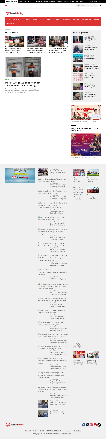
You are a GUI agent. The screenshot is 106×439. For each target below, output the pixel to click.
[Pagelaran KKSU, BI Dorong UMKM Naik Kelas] (78, 68)
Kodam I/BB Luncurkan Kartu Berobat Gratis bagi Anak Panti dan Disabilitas (91, 58)
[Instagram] (91, 425)
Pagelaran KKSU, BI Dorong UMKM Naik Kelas (91, 67)
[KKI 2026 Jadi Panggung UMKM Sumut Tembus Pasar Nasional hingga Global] (53, 244)
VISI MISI (41, 431)
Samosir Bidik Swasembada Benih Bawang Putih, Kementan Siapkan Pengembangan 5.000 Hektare (92, 362)
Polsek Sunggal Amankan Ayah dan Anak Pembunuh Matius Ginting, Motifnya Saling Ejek (22, 85)
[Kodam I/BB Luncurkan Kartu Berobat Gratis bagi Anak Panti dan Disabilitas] (78, 58)
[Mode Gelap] (100, 5)
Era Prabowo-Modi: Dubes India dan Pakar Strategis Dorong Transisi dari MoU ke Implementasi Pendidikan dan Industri (59, 413)
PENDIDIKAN (66, 19)
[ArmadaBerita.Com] (14, 13)
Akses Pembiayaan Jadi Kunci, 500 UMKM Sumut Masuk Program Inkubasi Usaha (58, 341)
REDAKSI (28, 431)
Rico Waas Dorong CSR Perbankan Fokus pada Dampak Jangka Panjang (14, 50)
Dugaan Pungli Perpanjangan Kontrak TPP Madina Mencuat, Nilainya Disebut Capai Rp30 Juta (58, 382)
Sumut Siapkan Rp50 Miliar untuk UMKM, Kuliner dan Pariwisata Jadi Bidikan (59, 353)
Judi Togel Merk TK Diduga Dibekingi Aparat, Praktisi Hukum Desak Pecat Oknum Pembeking (91, 76)
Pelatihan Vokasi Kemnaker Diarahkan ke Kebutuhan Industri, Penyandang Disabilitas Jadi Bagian (58, 279)
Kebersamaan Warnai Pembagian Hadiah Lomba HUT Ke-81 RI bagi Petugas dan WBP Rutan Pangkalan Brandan (78, 180)
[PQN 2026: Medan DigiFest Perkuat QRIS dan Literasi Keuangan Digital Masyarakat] (53, 299)
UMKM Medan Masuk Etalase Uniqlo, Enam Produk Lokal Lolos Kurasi (58, 50)
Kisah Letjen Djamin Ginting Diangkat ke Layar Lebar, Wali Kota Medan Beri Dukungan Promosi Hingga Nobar (36, 50)
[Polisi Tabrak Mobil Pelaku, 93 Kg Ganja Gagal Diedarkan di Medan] (53, 311)
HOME (9, 19)
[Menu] (6, 5)
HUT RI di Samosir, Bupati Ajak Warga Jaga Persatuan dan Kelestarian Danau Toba (78, 345)
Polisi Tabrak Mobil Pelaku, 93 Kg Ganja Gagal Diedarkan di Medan (57, 317)
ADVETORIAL (86, 19)
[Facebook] (83, 425)
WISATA (56, 19)
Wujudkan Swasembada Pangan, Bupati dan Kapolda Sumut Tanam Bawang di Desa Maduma (59, 396)
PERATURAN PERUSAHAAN (55, 431)
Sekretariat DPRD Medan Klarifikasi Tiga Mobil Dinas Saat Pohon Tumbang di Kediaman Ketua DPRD (58, 264)
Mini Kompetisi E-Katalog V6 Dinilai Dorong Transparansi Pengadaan (59, 329)
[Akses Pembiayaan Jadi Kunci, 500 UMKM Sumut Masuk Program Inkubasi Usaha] (53, 335)
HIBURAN (76, 19)
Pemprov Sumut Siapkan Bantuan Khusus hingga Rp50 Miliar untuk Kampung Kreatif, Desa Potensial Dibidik (58, 293)
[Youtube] (95, 425)
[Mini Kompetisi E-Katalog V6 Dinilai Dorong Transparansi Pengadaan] (53, 323)
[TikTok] (99, 425)
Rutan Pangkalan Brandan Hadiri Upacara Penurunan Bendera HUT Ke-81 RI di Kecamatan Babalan (93, 180)
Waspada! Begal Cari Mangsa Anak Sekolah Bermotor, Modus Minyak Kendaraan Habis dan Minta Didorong (91, 48)
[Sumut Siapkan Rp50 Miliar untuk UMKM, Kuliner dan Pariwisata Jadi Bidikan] (53, 347)
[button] (95, 5)
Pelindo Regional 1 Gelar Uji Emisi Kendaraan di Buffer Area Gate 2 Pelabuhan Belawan (58, 367)
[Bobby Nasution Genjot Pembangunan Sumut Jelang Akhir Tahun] (53, 180)
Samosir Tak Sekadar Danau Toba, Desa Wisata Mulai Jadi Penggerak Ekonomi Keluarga (57, 238)
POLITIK (27, 19)
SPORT (42, 19)
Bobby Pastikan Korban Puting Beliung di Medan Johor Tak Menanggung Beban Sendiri (58, 172)
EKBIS (35, 19)
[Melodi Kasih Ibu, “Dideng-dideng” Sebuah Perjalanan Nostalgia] (78, 39)
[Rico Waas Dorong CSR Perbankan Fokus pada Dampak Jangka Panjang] (15, 41)
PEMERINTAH (17, 19)
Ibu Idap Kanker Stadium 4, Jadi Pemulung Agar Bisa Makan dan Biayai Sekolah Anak (91, 86)
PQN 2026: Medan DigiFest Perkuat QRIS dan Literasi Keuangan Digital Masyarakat (58, 305)
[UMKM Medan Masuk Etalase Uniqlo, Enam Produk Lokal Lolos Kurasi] (58, 41)
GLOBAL (96, 19)
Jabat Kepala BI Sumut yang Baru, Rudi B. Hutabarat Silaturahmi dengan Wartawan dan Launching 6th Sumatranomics (91, 95)
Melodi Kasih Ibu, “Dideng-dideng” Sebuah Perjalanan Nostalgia (91, 39)
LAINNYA (9, 23)
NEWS (49, 19)
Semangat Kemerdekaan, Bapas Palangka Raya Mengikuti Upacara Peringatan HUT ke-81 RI (78, 362)
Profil (35, 431)
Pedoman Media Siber (74, 431)
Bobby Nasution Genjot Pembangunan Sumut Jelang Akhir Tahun (46, 1)
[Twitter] (87, 425)
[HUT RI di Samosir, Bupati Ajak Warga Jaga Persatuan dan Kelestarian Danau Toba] (79, 263)
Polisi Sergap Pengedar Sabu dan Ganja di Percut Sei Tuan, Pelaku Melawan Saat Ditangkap (59, 403)
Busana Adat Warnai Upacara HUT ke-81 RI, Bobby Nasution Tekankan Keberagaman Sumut (92, 197)
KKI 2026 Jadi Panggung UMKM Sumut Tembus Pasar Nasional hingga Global (58, 250)
